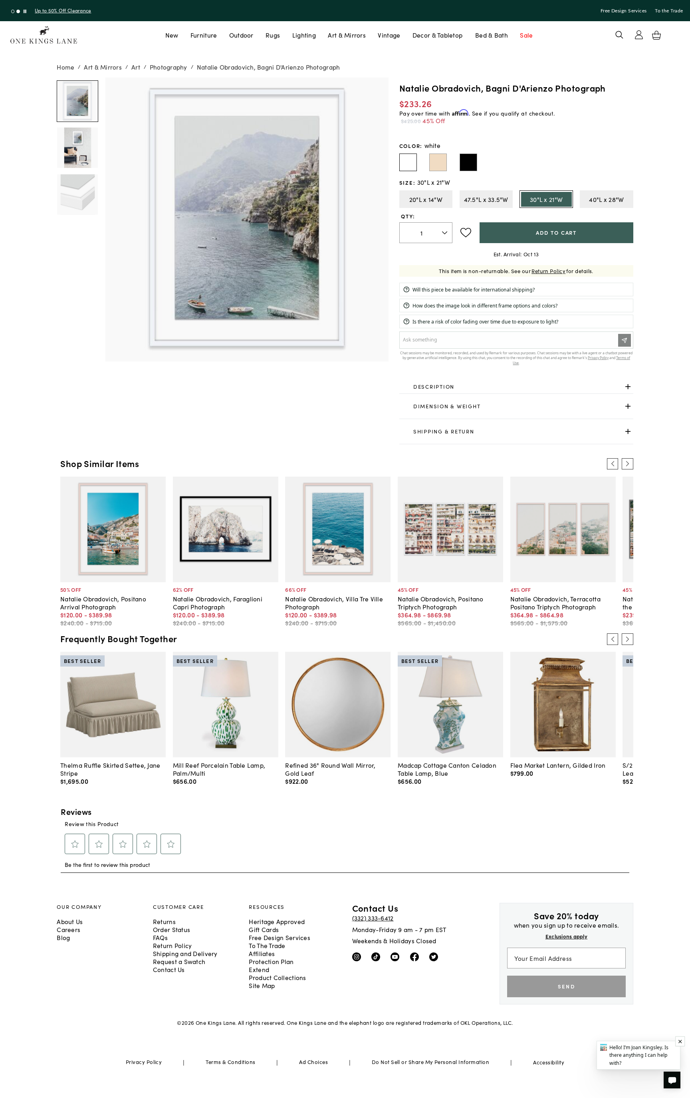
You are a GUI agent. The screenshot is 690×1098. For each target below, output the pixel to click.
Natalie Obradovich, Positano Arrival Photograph (103, 602)
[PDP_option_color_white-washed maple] (438, 162)
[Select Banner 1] (18, 11)
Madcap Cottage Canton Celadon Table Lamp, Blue (447, 769)
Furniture (203, 34)
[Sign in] (638, 34)
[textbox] (425, 233)
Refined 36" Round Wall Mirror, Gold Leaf (330, 769)
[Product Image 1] (77, 148)
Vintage (389, 34)
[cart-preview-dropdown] (656, 35)
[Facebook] (416, 956)
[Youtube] (397, 956)
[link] (516, 386)
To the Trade (669, 10)
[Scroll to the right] (627, 463)
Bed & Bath (491, 34)
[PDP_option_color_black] (468, 162)
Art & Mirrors (347, 34)
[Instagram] (358, 956)
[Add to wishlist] (465, 233)
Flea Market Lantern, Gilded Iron (558, 765)
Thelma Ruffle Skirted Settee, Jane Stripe (110, 769)
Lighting (304, 34)
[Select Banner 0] (13, 11)
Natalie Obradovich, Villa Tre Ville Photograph (334, 602)
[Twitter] (435, 956)
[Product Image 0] (77, 101)
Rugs (273, 34)
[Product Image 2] (77, 195)
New (171, 34)
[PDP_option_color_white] (408, 162)
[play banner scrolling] (25, 11)
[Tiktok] (377, 956)
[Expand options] (628, 386)
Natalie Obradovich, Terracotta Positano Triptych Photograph (555, 602)
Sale (526, 34)
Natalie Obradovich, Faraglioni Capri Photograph (217, 602)
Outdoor (241, 34)
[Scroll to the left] (612, 463)
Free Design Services (624, 10)
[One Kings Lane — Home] (43, 35)
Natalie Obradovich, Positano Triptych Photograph (441, 602)
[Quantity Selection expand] (445, 233)
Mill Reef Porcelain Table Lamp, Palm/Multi (219, 769)
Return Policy (548, 271)
